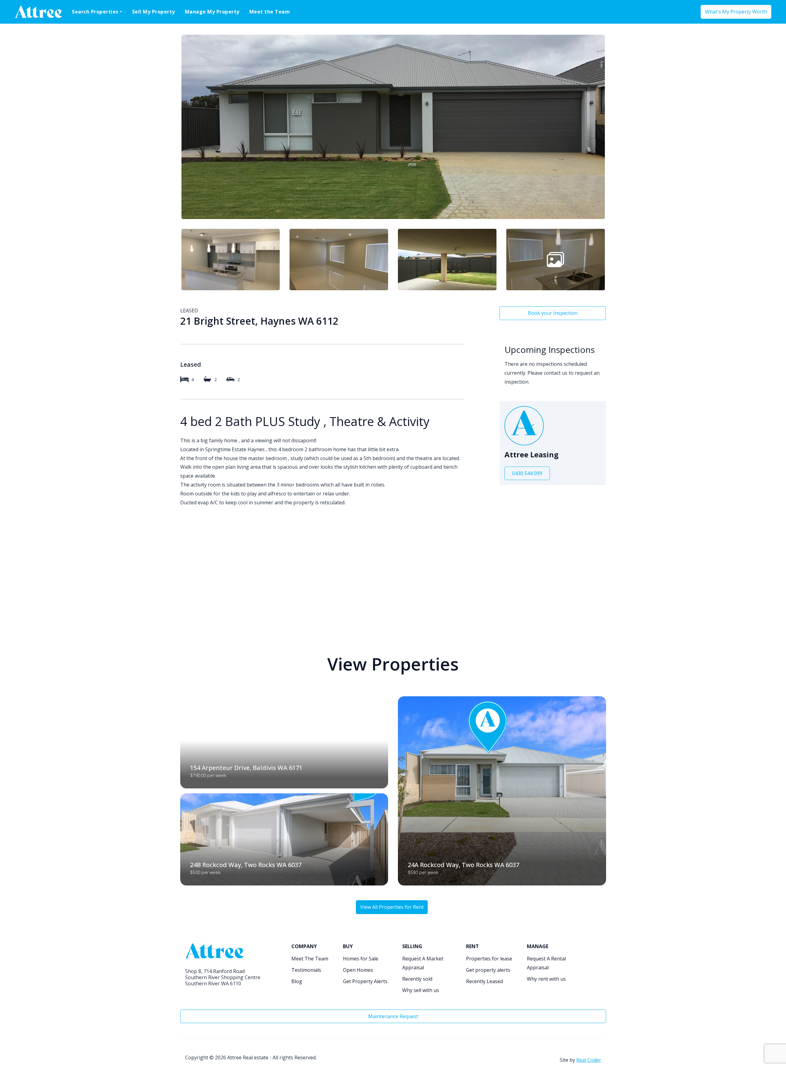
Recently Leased (484, 981)
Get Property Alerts (365, 981)
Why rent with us (546, 978)
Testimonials (306, 970)
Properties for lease (489, 958)
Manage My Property (212, 11)
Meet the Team (269, 11)
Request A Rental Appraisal (546, 963)
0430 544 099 (527, 473)
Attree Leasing (531, 454)
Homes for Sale (360, 958)
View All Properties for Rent (392, 907)
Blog (296, 981)
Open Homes (358, 970)
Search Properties (95, 11)
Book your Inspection (553, 313)
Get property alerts (488, 970)
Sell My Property (153, 11)
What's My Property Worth (736, 11)
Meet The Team (309, 958)
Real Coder (588, 1060)
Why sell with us (420, 990)
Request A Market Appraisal (422, 963)
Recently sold (417, 978)
